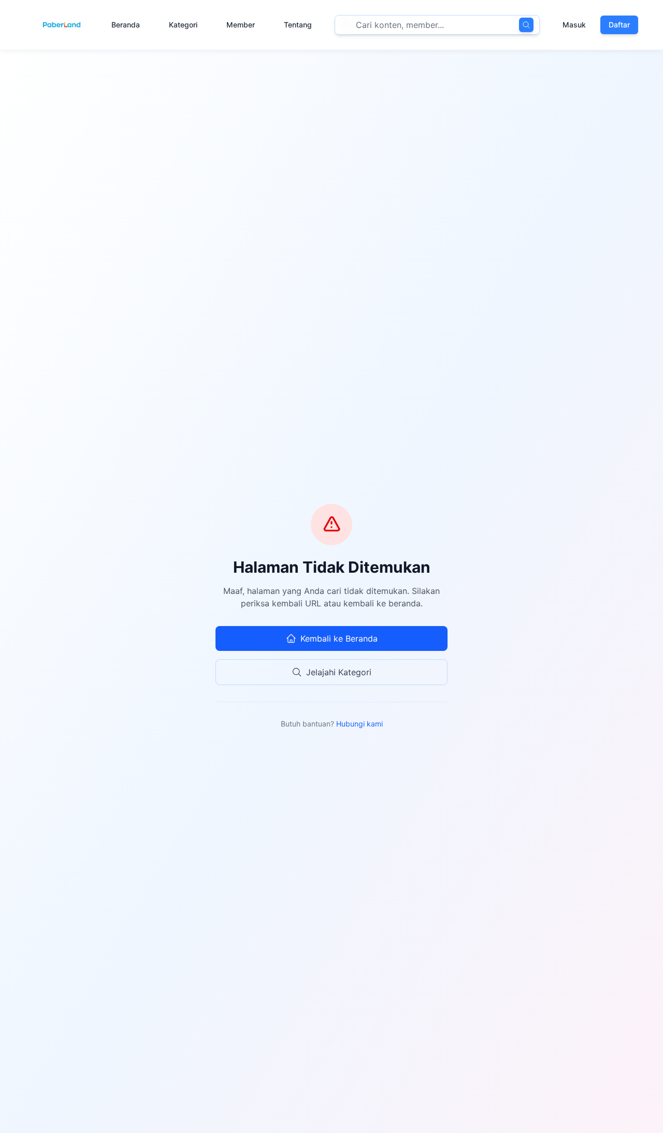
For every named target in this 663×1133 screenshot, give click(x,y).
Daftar (619, 24)
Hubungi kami (359, 723)
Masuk (574, 24)
